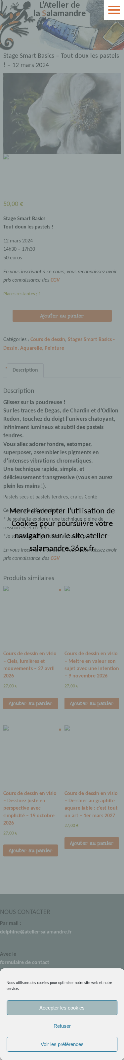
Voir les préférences (62, 1044)
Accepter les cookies (62, 1008)
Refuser (62, 1026)
